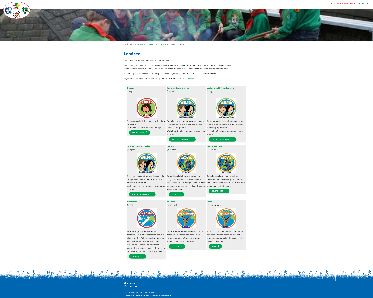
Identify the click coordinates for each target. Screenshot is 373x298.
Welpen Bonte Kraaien (139, 146)
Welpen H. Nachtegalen (221, 139)
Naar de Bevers (138, 132)
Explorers (132, 201)
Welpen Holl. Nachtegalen (220, 88)
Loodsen (171, 201)
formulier (189, 78)
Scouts (170, 146)
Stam (209, 201)
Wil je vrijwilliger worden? (343, 3)
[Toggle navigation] (367, 3)
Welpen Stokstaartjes (178, 88)
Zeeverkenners (214, 146)
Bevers (130, 88)
